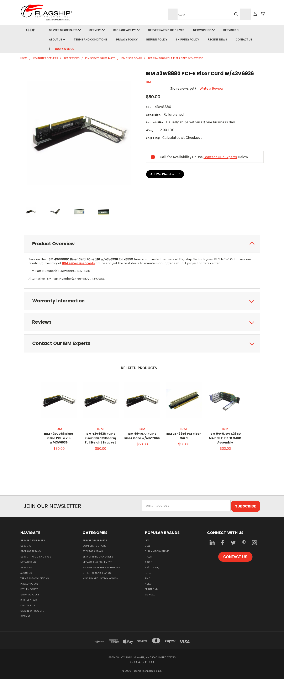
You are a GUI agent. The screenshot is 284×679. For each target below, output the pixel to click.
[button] (235, 557)
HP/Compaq (152, 567)
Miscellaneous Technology (100, 578)
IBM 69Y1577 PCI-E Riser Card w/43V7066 (142, 436)
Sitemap (25, 616)
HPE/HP (149, 556)
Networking (202, 30)
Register (39, 610)
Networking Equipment (97, 562)
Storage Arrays (125, 30)
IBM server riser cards (78, 263)
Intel (148, 572)
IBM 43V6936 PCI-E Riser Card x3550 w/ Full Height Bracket (100, 438)
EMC (147, 578)
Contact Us (244, 39)
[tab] (142, 244)
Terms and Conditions (90, 39)
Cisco (148, 562)
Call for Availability (142, 405)
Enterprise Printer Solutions (101, 567)
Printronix (151, 589)
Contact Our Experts (220, 157)
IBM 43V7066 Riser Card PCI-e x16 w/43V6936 (58, 438)
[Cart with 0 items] (263, 13)
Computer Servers (94, 545)
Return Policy (156, 39)
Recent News (217, 39)
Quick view (59, 395)
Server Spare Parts (63, 30)
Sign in (25, 610)
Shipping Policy (187, 39)
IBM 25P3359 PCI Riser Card (183, 436)
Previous (271, 666)
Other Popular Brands (97, 572)
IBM (147, 540)
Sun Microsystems (157, 551)
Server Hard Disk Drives (166, 30)
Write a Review (211, 88)
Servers (95, 30)
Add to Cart (59, 405)
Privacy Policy (126, 39)
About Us (56, 39)
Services (230, 30)
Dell (147, 545)
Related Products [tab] (139, 368)
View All (150, 594)
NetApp (149, 583)
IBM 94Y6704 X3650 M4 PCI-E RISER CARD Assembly (225, 438)
